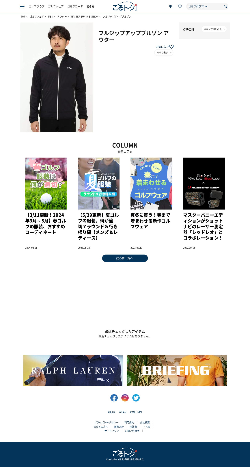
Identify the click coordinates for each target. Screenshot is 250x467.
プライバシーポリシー (106, 422)
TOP (23, 17)
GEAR (111, 412)
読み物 (90, 6)
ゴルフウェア (56, 6)
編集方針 (119, 426)
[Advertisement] (125, 293)
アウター (62, 17)
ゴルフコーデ (75, 6)
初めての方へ (101, 426)
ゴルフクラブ (36, 6)
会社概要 (145, 422)
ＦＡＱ (146, 426)
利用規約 (129, 422)
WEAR (123, 412)
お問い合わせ (132, 431)
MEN (50, 17)
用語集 (133, 426)
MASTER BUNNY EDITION (84, 17)
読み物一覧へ (124, 258)
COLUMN (136, 412)
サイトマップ (112, 431)
